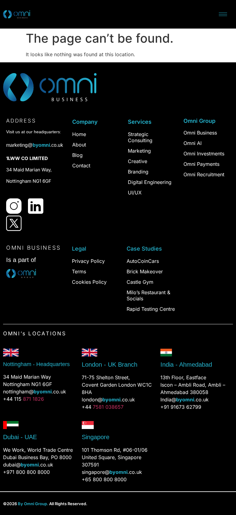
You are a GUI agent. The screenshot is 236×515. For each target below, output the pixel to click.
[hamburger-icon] (223, 14)
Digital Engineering (149, 182)
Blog (77, 155)
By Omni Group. (33, 503)
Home (79, 134)
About (79, 145)
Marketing (139, 151)
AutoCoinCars (143, 261)
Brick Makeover (145, 271)
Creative (137, 161)
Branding (138, 172)
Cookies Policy (89, 282)
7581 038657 (108, 407)
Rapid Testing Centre (151, 309)
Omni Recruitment (203, 174)
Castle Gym (140, 282)
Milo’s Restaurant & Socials (148, 295)
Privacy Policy (88, 261)
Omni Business (200, 133)
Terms (79, 271)
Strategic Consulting (140, 137)
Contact (81, 165)
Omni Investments (203, 153)
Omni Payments (201, 164)
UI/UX (135, 192)
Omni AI (192, 143)
